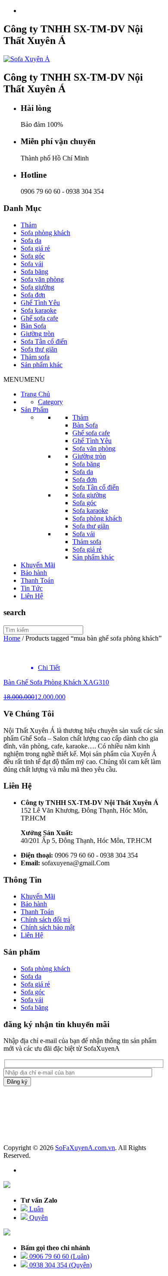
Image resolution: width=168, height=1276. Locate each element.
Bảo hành (34, 572)
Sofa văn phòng (42, 279)
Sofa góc (33, 256)
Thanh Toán (37, 580)
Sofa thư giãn (39, 349)
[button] (24, 379)
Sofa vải (32, 263)
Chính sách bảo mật (48, 927)
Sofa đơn (33, 295)
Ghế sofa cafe (39, 318)
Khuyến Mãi (38, 565)
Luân (36, 1209)
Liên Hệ (32, 596)
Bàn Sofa (33, 326)
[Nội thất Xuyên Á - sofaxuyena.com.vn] (26, 59)
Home (11, 638)
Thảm (29, 225)
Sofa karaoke (38, 310)
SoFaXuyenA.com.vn (85, 1147)
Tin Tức (32, 588)
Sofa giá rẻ (35, 248)
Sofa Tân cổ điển (44, 341)
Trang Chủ (35, 394)
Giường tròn (37, 333)
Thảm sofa (35, 357)
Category (50, 401)
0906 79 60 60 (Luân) (58, 1256)
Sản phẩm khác (41, 364)
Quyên (38, 1217)
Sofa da (31, 240)
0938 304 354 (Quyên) (60, 1265)
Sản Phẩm (34, 409)
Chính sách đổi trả (45, 919)
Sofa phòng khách (45, 232)
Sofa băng (34, 271)
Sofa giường (37, 287)
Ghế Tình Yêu (40, 302)
